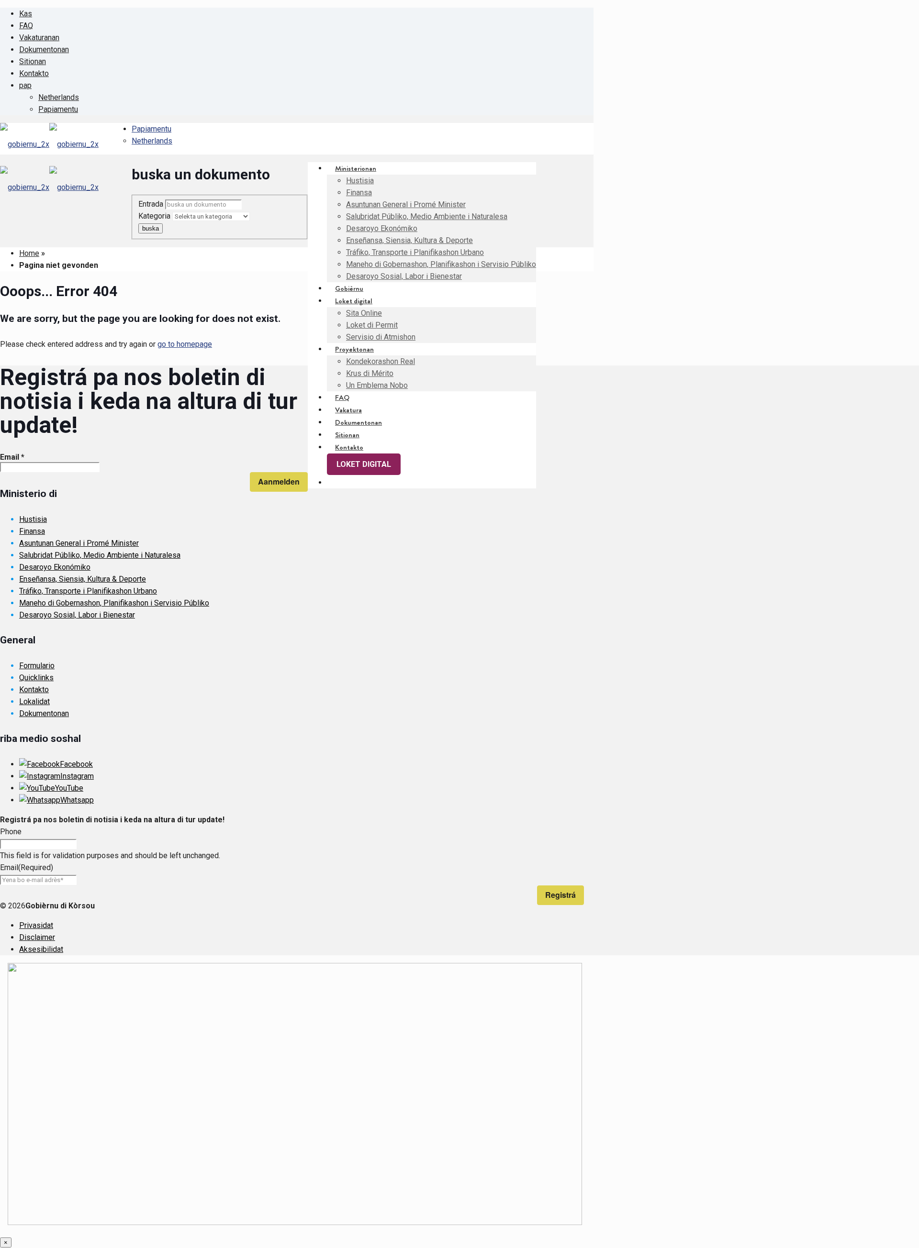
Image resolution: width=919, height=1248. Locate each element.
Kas (25, 13)
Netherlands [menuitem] (58, 97)
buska (150, 228)
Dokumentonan (44, 49)
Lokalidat (34, 701)
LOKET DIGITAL (363, 464)
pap (25, 85)
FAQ (26, 25)
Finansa (32, 531)
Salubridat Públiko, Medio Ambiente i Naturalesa (99, 555)
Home (29, 253)
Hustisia (33, 519)
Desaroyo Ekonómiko (54, 567)
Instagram (77, 776)
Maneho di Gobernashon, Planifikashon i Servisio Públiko (114, 602)
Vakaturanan (39, 37)
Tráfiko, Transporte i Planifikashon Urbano (88, 591)
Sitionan (32, 61)
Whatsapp (77, 800)
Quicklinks (36, 677)
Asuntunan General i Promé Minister (79, 543)
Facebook (76, 764)
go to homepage (184, 344)
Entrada (151, 204)
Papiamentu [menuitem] (58, 109)
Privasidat (36, 925)
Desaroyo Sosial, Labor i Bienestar (77, 614)
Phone (11, 831)
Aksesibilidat (41, 949)
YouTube (69, 788)
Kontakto (34, 73)
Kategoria (155, 216)
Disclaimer (37, 937)
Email (12, 457)
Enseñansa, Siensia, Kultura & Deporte (82, 579)
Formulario (37, 665)
